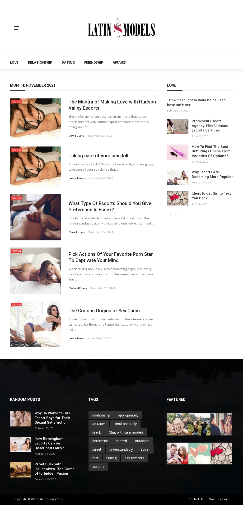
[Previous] (170, 214)
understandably (121, 449)
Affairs (119, 62)
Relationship (40, 62)
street (96, 449)
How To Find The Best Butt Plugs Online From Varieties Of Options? (211, 151)
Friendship (93, 62)
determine (100, 441)
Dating (68, 62)
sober (145, 449)
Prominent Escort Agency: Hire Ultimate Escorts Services (210, 125)
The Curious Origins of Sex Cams (104, 310)
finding (111, 458)
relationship (101, 415)
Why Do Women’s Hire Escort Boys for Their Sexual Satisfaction (53, 418)
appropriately (128, 415)
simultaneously (125, 423)
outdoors (142, 441)
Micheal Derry (78, 288)
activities (99, 423)
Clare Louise (77, 232)
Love (14, 62)
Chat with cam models (126, 432)
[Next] (178, 214)
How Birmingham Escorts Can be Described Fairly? (49, 443)
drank (96, 432)
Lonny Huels (77, 178)
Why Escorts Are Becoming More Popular (212, 174)
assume (98, 466)
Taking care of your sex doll (98, 156)
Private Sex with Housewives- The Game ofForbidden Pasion (55, 469)
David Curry (76, 135)
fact (95, 458)
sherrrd (121, 441)
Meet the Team (219, 499)
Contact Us (196, 499)
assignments (134, 458)
